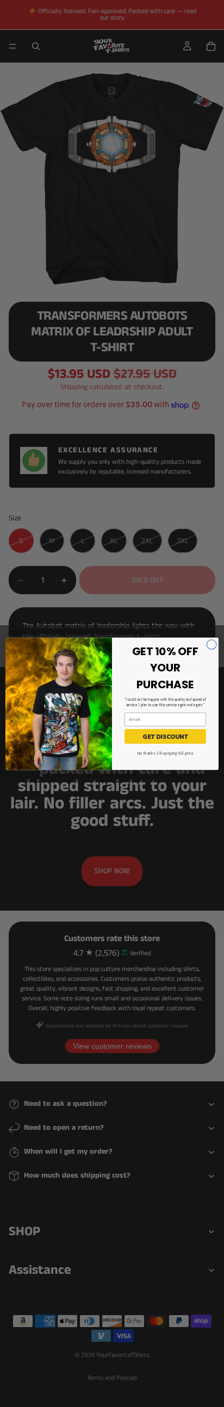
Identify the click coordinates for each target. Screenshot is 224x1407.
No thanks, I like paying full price (165, 753)
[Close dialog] (211, 644)
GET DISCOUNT (165, 736)
